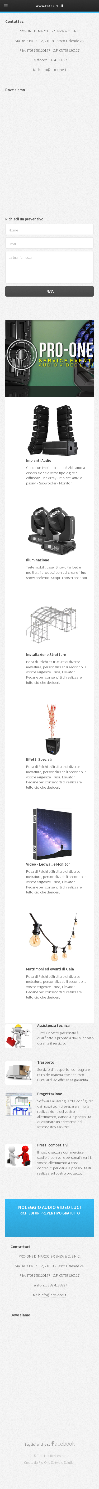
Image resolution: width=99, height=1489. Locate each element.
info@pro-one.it (53, 69)
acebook (65, 1443)
